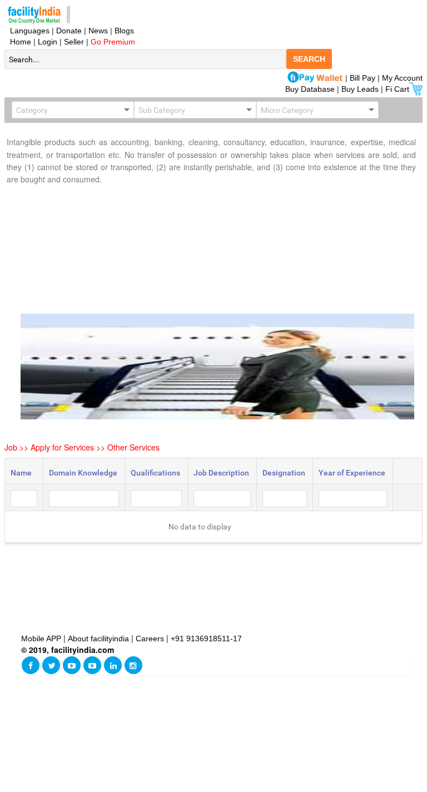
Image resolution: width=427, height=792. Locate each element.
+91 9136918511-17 (206, 638)
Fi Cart (397, 89)
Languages (27, 30)
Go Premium (113, 41)
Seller (74, 41)
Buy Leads (360, 89)
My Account (402, 77)
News (99, 30)
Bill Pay (364, 77)
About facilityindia (99, 638)
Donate (69, 30)
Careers (150, 638)
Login (47, 41)
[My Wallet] (315, 77)
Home (18, 41)
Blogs (124, 30)
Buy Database (310, 89)
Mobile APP (42, 638)
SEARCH (309, 59)
